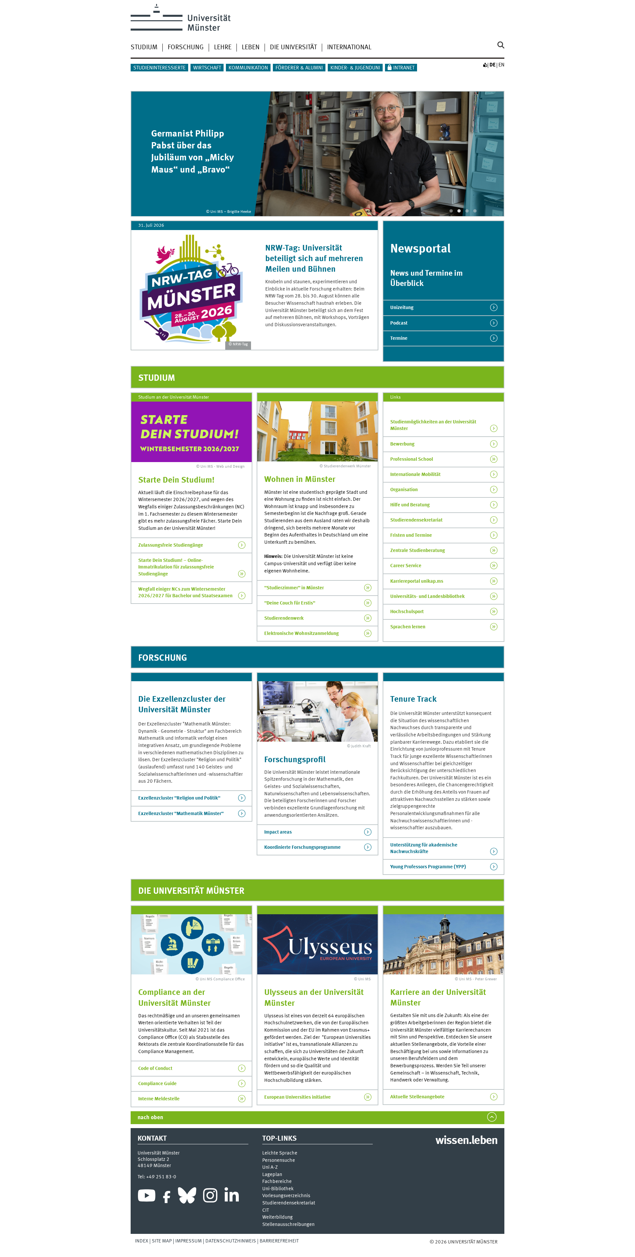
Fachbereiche (277, 1181)
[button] (451, 211)
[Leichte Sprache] (485, 65)
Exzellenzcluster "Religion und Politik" (179, 798)
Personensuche (278, 1160)
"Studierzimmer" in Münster (294, 588)
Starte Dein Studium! (176, 480)
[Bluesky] (187, 1197)
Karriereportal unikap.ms (416, 581)
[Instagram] (210, 1197)
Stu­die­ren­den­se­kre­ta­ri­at (288, 1203)
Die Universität (293, 47)
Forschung (186, 47)
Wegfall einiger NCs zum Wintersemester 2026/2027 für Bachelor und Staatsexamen (185, 593)
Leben (251, 47)
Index (141, 1241)
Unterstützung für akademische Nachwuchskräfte (423, 848)
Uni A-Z (270, 1167)
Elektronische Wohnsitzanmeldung (301, 633)
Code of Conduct (155, 1068)
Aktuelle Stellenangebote (417, 1097)
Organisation (404, 489)
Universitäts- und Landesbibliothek (427, 596)
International (349, 47)
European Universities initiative (297, 1097)
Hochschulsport (407, 611)
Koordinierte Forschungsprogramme (302, 847)
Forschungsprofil (294, 760)
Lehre (223, 47)
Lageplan (272, 1174)
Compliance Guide (157, 1083)
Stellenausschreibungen (288, 1224)
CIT (265, 1210)
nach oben (150, 1117)
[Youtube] (147, 1197)
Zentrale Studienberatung (417, 550)
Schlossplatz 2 (153, 1159)
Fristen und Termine (411, 535)
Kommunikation (248, 68)
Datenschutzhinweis (230, 1241)
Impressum (188, 1241)
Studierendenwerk (284, 618)
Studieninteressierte (159, 68)
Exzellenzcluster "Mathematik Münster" (181, 813)
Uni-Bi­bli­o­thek (278, 1189)
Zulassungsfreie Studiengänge (170, 545)
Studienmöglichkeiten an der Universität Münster (433, 425)
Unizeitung (401, 307)
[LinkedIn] (232, 1197)
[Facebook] (167, 1197)
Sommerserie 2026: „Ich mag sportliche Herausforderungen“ (192, 152)
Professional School (411, 459)
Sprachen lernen (407, 627)
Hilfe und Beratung (410, 505)
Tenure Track (413, 699)
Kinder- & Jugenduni (355, 68)
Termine (398, 338)
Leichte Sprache (279, 1153)
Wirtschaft (207, 68)
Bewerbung (402, 444)
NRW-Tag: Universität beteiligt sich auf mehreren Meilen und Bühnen (314, 259)
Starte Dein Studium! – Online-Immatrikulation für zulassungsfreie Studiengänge (176, 567)
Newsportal (420, 249)
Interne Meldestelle (159, 1099)
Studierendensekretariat (416, 520)
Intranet (403, 68)
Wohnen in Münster (299, 480)
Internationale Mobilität (415, 474)
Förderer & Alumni (299, 68)
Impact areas (278, 832)
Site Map (162, 1241)
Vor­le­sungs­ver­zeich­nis (286, 1196)
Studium (144, 47)
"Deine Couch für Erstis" (289, 603)
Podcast (398, 323)
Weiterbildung (277, 1217)
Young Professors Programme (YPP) (428, 867)
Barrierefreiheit (279, 1241)
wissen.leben (466, 1141)
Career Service (405, 566)
